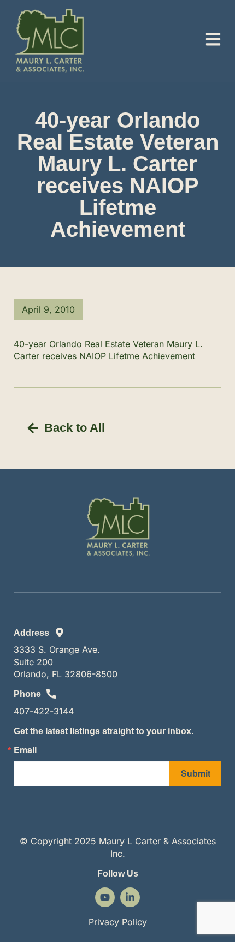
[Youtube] (105, 897)
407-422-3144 (44, 711)
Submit (195, 773)
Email (25, 750)
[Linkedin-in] (130, 897)
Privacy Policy (118, 921)
